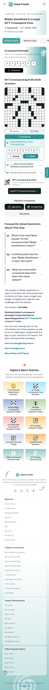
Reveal (16, 156)
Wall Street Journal (12, 570)
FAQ (6, 526)
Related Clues (30, 40)
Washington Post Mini (13, 579)
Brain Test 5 (9, 672)
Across (16, 131)
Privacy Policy (10, 540)
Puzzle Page (9, 593)
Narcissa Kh (12, 28)
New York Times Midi (12, 561)
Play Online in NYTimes (17, 353)
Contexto (8, 605)
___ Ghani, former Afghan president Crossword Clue (21, 165)
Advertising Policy (12, 513)
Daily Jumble (10, 623)
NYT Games (20, 14)
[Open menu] (4, 4)
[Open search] (44, 4)
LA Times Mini (10, 584)
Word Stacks (10, 610)
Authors (8, 517)
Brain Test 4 (9, 667)
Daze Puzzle (9, 14)
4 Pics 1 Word (10, 614)
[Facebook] (21, 491)
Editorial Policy (10, 522)
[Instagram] (27, 491)
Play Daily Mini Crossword (15, 552)
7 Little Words (10, 575)
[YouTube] (15, 491)
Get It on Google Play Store (19, 343)
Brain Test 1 (9, 654)
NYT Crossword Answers (36, 14)
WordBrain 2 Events (12, 641)
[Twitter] (33, 491)
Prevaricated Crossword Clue (23, 173)
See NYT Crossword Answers (23, 191)
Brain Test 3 (9, 663)
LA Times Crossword (13, 588)
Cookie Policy (10, 508)
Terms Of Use (10, 504)
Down (36, 131)
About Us (8, 531)
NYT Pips (8, 619)
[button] (24, 143)
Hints (32, 156)
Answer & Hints (11, 40)
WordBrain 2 (9, 632)
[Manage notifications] (5, 673)
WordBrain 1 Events (12, 637)
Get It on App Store (15, 348)
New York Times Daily (13, 566)
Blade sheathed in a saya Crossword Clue (21, 142)
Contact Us (9, 535)
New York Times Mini (12, 557)
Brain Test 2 (9, 658)
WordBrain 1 (9, 628)
